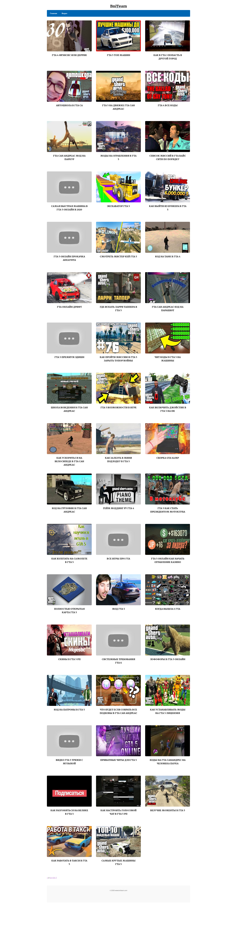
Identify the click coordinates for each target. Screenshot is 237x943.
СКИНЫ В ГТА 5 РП (69, 659)
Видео (64, 13)
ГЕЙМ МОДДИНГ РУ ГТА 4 (118, 508)
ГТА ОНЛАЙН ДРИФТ (69, 306)
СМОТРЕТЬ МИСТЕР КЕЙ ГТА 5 (118, 256)
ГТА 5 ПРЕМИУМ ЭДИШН (69, 357)
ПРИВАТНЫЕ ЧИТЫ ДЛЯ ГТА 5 (118, 760)
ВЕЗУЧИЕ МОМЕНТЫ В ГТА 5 (167, 810)
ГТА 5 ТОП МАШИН (118, 55)
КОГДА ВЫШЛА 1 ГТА (167, 608)
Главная (53, 13)
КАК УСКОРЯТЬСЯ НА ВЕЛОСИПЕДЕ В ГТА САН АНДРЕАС (69, 461)
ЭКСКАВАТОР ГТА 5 (118, 206)
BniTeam (118, 6)
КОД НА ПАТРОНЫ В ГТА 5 (69, 709)
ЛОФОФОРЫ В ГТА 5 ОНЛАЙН (167, 659)
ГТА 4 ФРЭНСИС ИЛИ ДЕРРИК (69, 55)
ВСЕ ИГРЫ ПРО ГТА (118, 558)
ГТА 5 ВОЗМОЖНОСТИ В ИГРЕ (118, 407)
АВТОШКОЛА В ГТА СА (69, 105)
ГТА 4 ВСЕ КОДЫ (168, 105)
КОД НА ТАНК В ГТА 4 (167, 256)
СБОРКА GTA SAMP (167, 457)
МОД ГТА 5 (118, 608)
